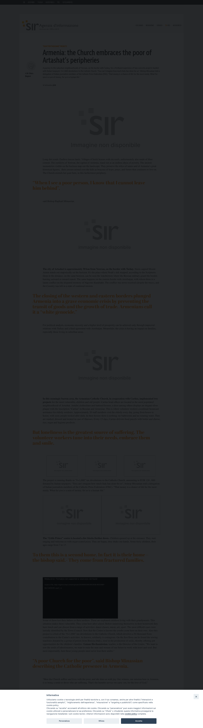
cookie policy (131, 714)
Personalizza (64, 721)
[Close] (196, 696)
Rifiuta (101, 721)
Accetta (138, 721)
